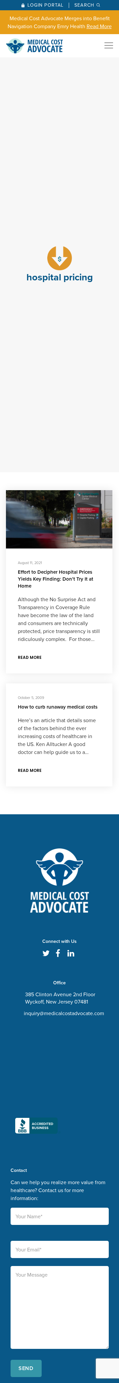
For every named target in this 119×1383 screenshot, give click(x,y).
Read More (99, 26)
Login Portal (45, 5)
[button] (38, 1081)
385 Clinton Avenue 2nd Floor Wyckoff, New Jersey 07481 (60, 998)
